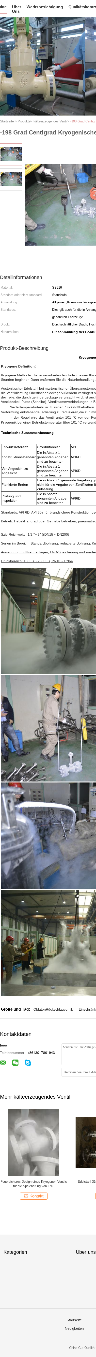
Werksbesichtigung (45, 7)
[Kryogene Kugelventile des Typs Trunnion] (37, 1142)
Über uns (16, 9)
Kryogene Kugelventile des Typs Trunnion (37, 1181)
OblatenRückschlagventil (52, 1009)
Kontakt (40, 1196)
